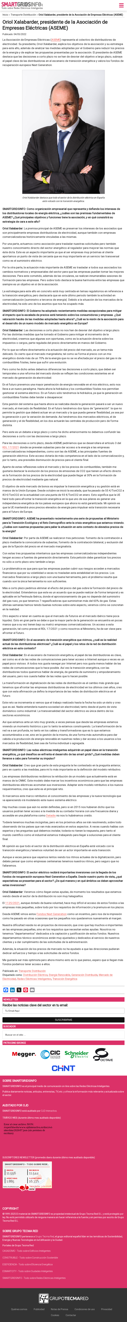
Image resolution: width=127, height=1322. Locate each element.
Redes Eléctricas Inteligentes (34, 979)
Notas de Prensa (59, 1309)
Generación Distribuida (84, 975)
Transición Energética (65, 979)
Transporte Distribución (23, 14)
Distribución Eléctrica (35, 975)
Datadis (51, 815)
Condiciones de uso (85, 1309)
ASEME (55, 39)
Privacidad (106, 1309)
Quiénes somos (19, 1309)
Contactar (71, 1315)
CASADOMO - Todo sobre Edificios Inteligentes (26, 1251)
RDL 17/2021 (10, 447)
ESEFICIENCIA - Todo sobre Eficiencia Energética (27, 1264)
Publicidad (39, 1309)
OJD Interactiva (49, 1110)
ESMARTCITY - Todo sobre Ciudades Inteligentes (27, 1271)
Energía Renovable (59, 975)
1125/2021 (12, 903)
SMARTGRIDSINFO (22, 6)
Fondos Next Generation (52, 914)
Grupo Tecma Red (44, 1236)
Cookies (55, 1315)
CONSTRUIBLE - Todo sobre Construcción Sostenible (30, 1257)
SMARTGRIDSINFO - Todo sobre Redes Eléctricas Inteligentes (34, 1278)
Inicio (5, 14)
